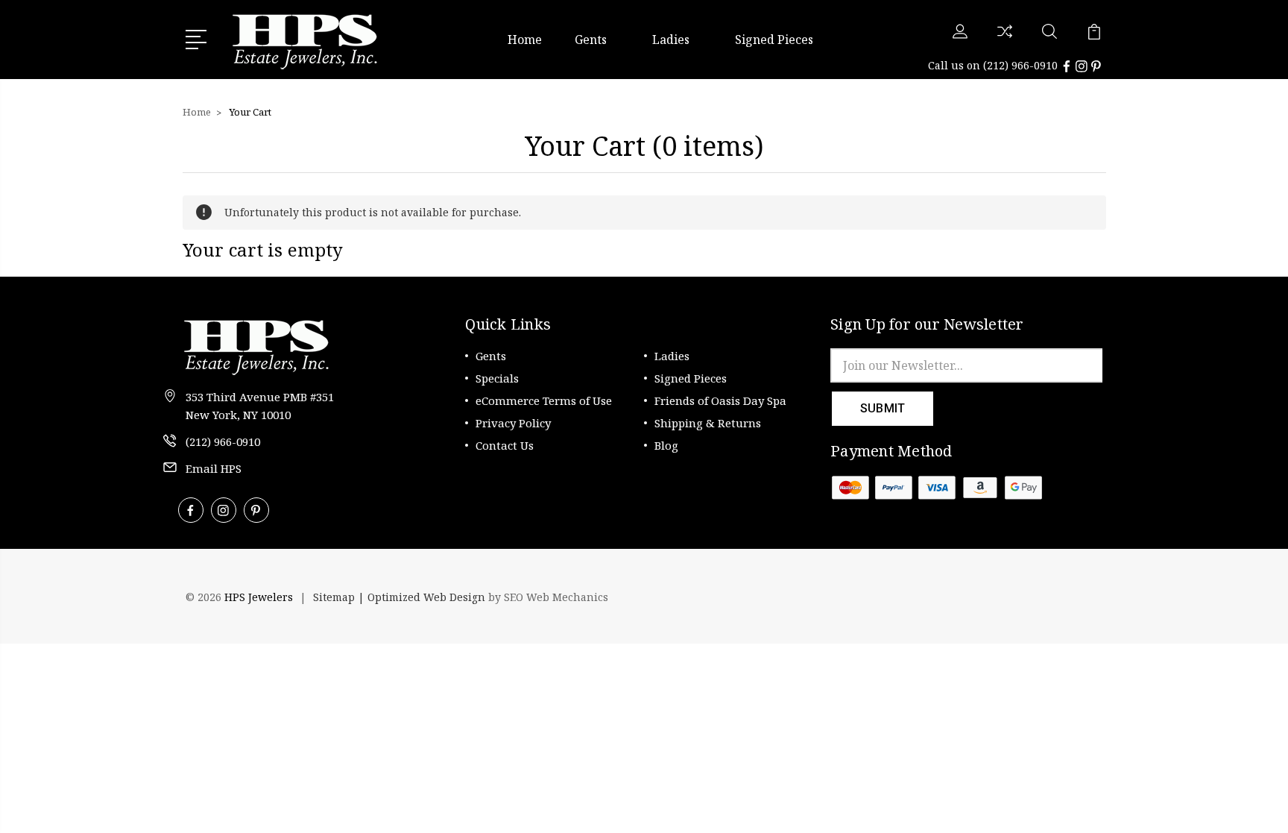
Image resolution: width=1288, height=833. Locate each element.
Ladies (670, 39)
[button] (1061, 596)
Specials (497, 378)
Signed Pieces (774, 39)
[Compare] (1005, 40)
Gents (591, 39)
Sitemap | (340, 597)
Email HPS (214, 468)
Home (525, 39)
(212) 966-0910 (1020, 65)
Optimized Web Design (426, 597)
